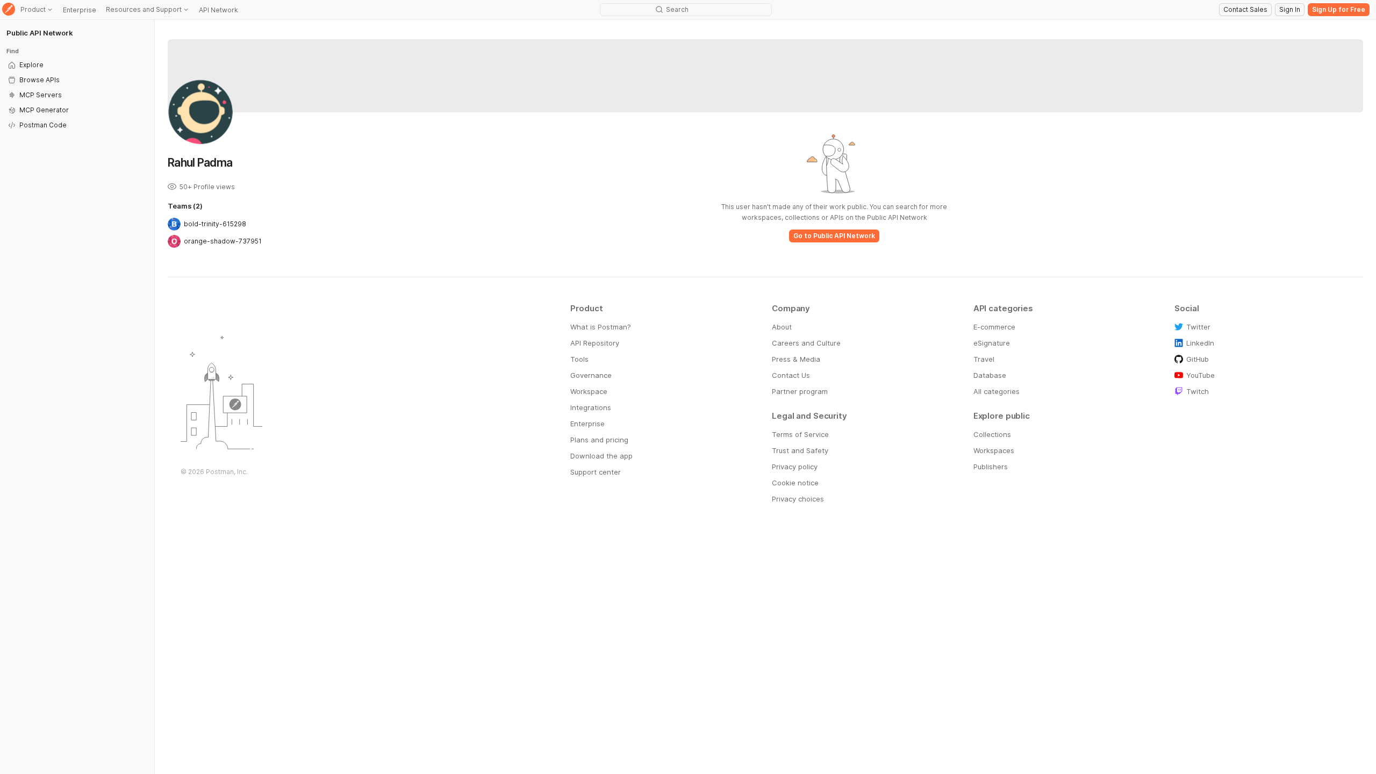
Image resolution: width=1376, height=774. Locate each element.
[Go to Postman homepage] (8, 10)
